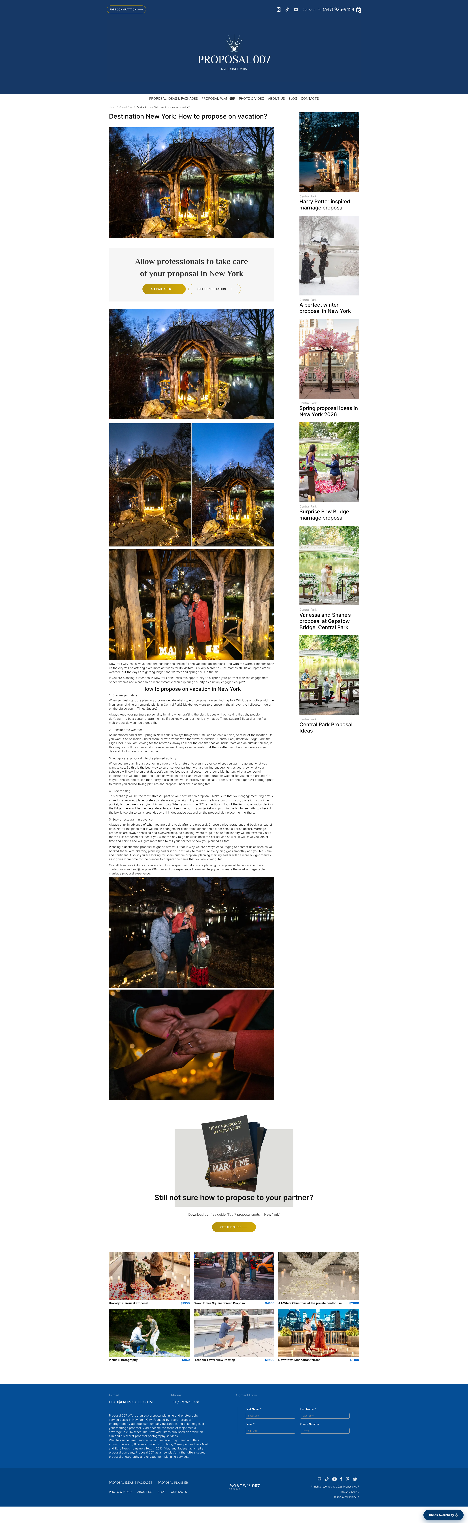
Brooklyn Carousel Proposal (128, 1303)
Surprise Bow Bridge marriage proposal (324, 514)
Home (112, 107)
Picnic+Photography (123, 1360)
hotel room (151, 739)
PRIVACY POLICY (349, 1492)
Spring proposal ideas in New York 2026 (328, 411)
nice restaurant (233, 824)
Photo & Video (251, 98)
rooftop (257, 700)
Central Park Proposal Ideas (325, 727)
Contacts (310, 98)
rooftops (165, 743)
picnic (155, 704)
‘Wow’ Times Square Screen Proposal (220, 1303)
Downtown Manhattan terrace (299, 1360)
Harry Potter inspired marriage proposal (324, 204)
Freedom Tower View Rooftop (214, 1360)
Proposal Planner (218, 98)
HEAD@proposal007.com (131, 1402)
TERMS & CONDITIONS (346, 1497)
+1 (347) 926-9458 (336, 9)
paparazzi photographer (257, 780)
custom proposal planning (192, 855)
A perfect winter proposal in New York (325, 308)
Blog (292, 98)
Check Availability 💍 (443, 1515)
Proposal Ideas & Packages (173, 98)
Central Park (125, 107)
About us (276, 98)
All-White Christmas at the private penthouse (310, 1303)
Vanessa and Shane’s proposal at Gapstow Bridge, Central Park (325, 621)
